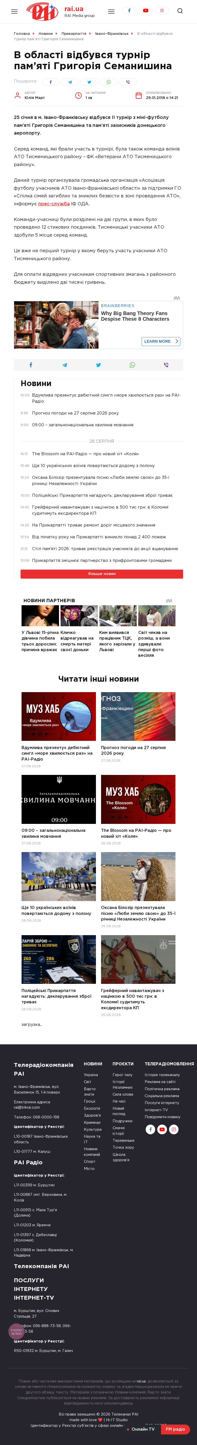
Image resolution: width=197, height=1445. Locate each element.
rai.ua (74, 9)
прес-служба (54, 204)
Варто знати (90, 1091)
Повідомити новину (163, 1117)
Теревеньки (123, 1140)
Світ (87, 1082)
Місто (89, 1168)
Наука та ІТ (92, 1139)
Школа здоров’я (121, 1157)
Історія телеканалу (162, 1075)
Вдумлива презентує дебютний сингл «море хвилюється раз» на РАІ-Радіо (57, 753)
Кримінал (92, 1122)
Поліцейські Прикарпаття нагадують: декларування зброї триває (56, 996)
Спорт (89, 1161)
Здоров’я (92, 1115)
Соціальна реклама (162, 1096)
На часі (119, 1101)
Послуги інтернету (162, 1103)
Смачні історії (119, 1130)
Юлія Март (35, 95)
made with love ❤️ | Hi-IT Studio (99, 1420)
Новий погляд (119, 1111)
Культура (93, 1129)
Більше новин (102, 573)
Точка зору (123, 1147)
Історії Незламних (123, 1084)
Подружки (122, 1121)
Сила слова (123, 1094)
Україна (91, 1075)
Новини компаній (92, 1151)
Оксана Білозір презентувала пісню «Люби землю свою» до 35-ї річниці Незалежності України (138, 913)
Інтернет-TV (156, 1110)
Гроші (89, 1101)
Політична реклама (162, 1089)
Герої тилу (123, 1075)
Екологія (92, 1108)
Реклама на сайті (160, 1082)
